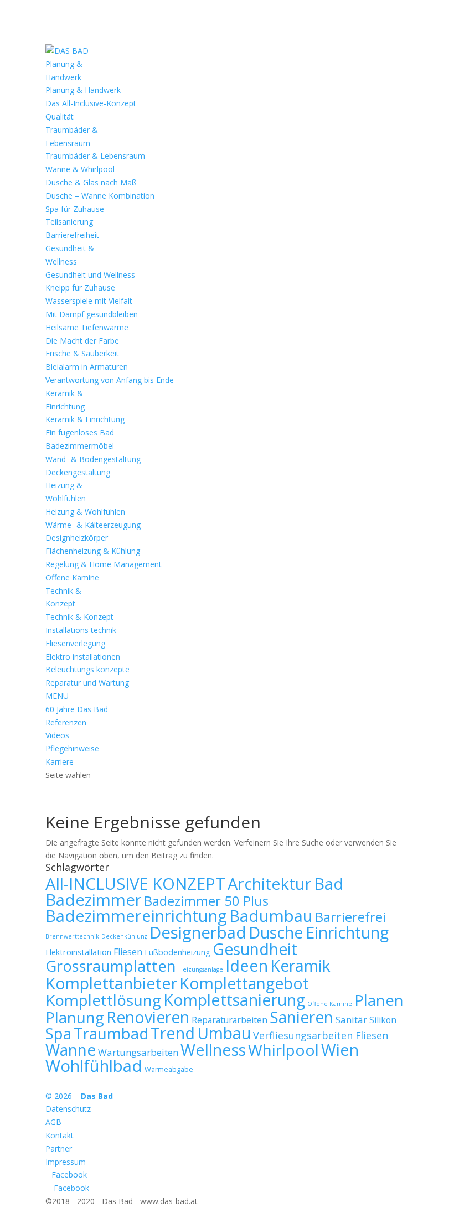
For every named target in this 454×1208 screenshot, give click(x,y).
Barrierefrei (350, 917)
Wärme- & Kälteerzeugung (93, 525)
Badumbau (271, 916)
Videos (57, 735)
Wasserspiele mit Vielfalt (88, 300)
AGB (53, 1122)
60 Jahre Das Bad (76, 709)
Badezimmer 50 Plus (206, 900)
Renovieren (147, 1017)
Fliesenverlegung (75, 643)
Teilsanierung (69, 221)
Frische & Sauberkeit (82, 353)
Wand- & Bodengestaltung (93, 459)
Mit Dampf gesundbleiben (91, 314)
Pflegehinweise (72, 748)
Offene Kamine (72, 577)
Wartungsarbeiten (138, 1052)
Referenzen (65, 722)
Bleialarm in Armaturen (86, 366)
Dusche (276, 932)
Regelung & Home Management (103, 564)
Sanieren (301, 1017)
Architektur (270, 884)
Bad (329, 884)
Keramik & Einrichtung (85, 419)
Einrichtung (347, 932)
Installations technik (80, 630)
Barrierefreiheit (72, 235)
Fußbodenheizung (177, 952)
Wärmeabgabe (169, 1069)
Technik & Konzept (79, 616)
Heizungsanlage (200, 969)
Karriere (59, 761)
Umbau (224, 1033)
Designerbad (197, 932)
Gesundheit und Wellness (90, 274)
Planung (74, 1017)
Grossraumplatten (110, 966)
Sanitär (351, 1019)
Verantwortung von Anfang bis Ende (109, 380)
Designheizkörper (76, 537)
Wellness (213, 1050)
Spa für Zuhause (74, 209)
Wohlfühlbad (93, 1066)
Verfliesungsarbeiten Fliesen (320, 1035)
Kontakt (59, 1135)
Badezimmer (93, 900)
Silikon (382, 1020)
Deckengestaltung (77, 472)
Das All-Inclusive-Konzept (90, 103)
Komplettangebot (244, 983)
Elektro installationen (82, 656)
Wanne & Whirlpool (80, 169)
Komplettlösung (103, 999)
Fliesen (128, 952)
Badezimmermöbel (79, 445)
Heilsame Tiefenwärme (86, 327)
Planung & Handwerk (83, 90)
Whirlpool (283, 1049)
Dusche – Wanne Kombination (99, 195)
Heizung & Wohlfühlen (85, 511)
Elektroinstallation (78, 952)
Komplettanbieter (111, 983)
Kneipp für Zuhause (80, 287)
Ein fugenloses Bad (79, 432)
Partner (58, 1148)
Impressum (65, 1162)
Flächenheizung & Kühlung (92, 551)
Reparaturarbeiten (229, 1020)
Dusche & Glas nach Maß (91, 182)
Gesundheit (255, 949)
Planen (379, 1000)
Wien (340, 1049)
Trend (173, 1033)
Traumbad (111, 1033)
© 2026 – (79, 1096)
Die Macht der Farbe (82, 340)
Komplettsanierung (234, 999)
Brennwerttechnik (72, 936)
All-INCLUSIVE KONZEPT (135, 884)
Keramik (300, 965)
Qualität (59, 116)
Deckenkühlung (124, 936)
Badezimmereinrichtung (136, 916)
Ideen (246, 965)
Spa (58, 1033)
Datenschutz (68, 1108)
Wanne (70, 1049)
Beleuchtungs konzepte (87, 669)
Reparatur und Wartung (87, 682)
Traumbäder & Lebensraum (95, 156)
